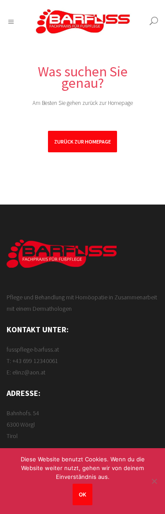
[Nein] (154, 481)
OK (82, 494)
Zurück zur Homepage (82, 141)
